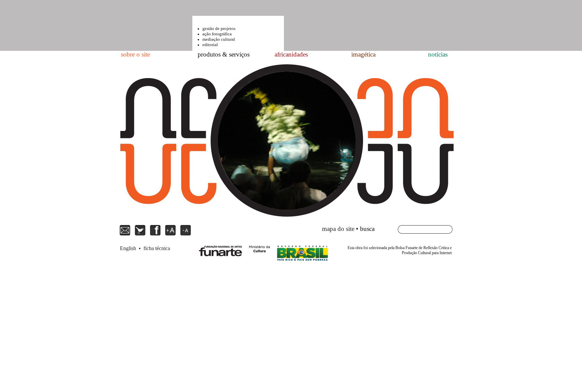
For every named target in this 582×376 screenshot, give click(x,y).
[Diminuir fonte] (185, 234)
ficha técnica (156, 248)
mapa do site (338, 228)
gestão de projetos (218, 28)
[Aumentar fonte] (171, 234)
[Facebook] (156, 234)
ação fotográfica (217, 33)
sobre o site (135, 54)
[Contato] (125, 234)
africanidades (291, 54)
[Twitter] (141, 234)
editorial (210, 44)
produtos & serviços (224, 54)
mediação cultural (218, 39)
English (128, 248)
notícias (438, 54)
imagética (363, 54)
